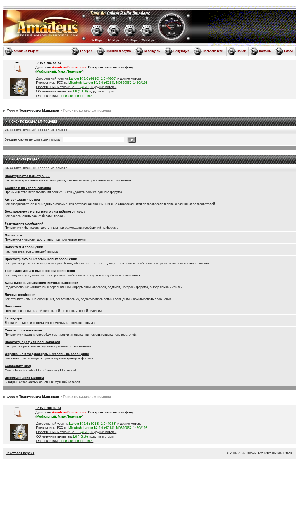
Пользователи (213, 51)
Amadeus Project (26, 51)
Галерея (86, 51)
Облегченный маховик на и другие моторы (76, 87)
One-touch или (64, 95)
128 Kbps (131, 40)
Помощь (265, 51)
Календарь (152, 51)
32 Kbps (96, 40)
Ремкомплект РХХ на (91, 82)
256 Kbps (148, 40)
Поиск (241, 51)
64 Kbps (114, 40)
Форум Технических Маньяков (33, 111)
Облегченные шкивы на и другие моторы (75, 91)
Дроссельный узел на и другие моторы (89, 78)
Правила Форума (118, 51)
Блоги (288, 51)
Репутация (181, 51)
